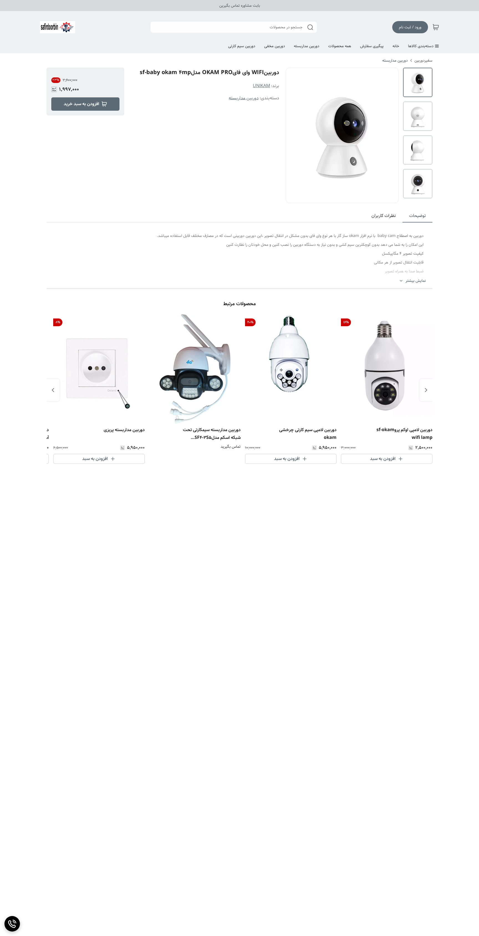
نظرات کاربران (383, 215)
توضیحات (417, 215)
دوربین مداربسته (395, 60)
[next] (53, 390)
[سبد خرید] (435, 27)
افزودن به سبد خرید (81, 103)
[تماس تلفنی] (12, 924)
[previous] (426, 390)
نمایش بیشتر (416, 281)
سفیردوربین (423, 60)
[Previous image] (294, 135)
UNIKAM (261, 85)
